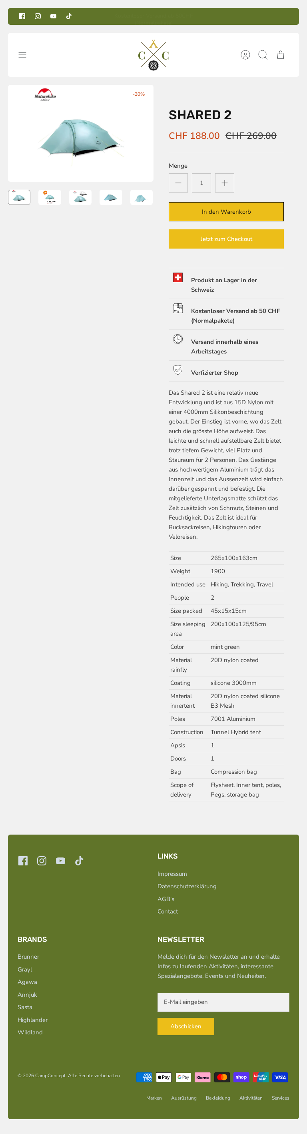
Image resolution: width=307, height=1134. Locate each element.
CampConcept (50, 1075)
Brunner (28, 957)
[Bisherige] (92, 16)
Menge (178, 166)
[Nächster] (215, 16)
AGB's (165, 899)
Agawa (27, 982)
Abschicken (185, 1026)
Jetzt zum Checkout (226, 239)
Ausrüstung (184, 1098)
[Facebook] (22, 16)
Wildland (30, 1032)
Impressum (172, 874)
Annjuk (27, 995)
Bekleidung (218, 1098)
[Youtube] (53, 16)
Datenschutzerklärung (187, 886)
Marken (154, 1098)
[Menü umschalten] (26, 55)
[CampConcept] (153, 55)
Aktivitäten (251, 1098)
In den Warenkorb (226, 212)
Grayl (25, 969)
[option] (81, 133)
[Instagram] (38, 16)
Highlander (33, 1020)
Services (280, 1098)
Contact (167, 911)
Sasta (25, 1007)
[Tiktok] (69, 16)
